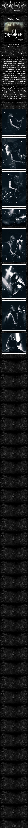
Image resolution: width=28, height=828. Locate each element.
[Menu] (14, 15)
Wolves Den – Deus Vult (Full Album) (14, 102)
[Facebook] (12, 826)
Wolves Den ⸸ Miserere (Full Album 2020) (14, 106)
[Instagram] (15, 826)
